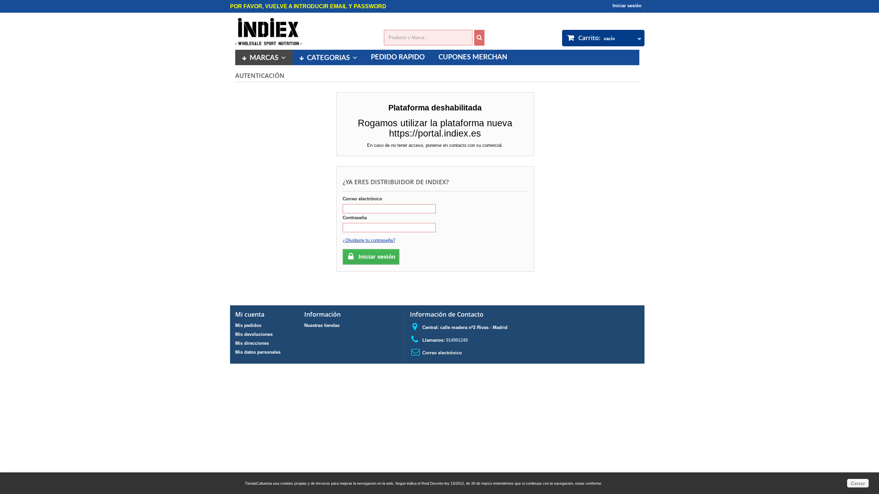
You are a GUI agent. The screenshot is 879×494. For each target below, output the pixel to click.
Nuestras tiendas (322, 325)
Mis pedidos (248, 325)
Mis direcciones (252, 343)
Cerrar (858, 483)
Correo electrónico (362, 198)
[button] (328, 57)
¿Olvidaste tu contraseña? (369, 240)
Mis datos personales (258, 352)
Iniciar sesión (627, 5)
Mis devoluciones (254, 334)
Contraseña (355, 217)
